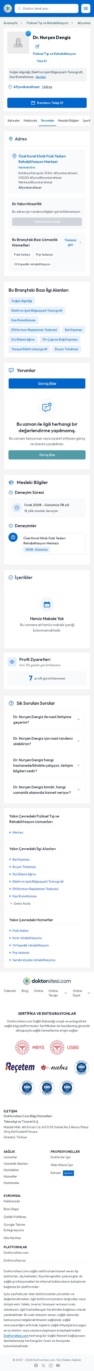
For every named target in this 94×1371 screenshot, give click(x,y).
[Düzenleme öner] (37, 46)
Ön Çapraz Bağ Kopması (60, 339)
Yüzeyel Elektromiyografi (29, 349)
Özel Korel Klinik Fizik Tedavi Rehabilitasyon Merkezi (42, 159)
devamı (41, 77)
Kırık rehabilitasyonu (27, 938)
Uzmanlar (10, 1157)
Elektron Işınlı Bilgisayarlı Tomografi (36, 310)
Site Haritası (12, 1238)
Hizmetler (10, 1176)
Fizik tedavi (21, 931)
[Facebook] (36, 1365)
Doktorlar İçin (61, 1157)
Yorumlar (47, 120)
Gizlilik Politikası (15, 1217)
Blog (25, 991)
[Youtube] (58, 1365)
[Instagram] (50, 1365)
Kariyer (62, 1173)
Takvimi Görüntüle (47, 222)
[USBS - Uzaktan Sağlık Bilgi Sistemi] (64, 1047)
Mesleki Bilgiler (68, 120)
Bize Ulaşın (11, 1209)
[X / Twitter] (43, 1365)
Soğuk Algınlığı (21, 301)
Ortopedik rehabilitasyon (31, 945)
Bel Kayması (73, 330)
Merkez (18, 832)
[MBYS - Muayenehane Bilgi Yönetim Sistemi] (29, 1047)
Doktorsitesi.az (15, 1260)
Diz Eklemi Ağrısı (23, 339)
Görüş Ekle (47, 383)
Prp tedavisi (21, 953)
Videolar (10, 991)
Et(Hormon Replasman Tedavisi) (34, 330)
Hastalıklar (11, 1170)
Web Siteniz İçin (62, 1165)
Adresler (14, 120)
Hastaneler (12, 1183)
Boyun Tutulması (66, 349)
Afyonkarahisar (26, 86)
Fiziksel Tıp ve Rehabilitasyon (47, 23)
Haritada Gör (26, 167)
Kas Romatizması (23, 320)
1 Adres (47, 87)
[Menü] (85, 8)
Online (38, 991)
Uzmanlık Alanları (16, 1163)
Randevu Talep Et (50, 103)
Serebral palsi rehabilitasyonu (34, 960)
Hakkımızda (12, 1201)
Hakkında (30, 120)
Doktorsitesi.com (16, 1253)
